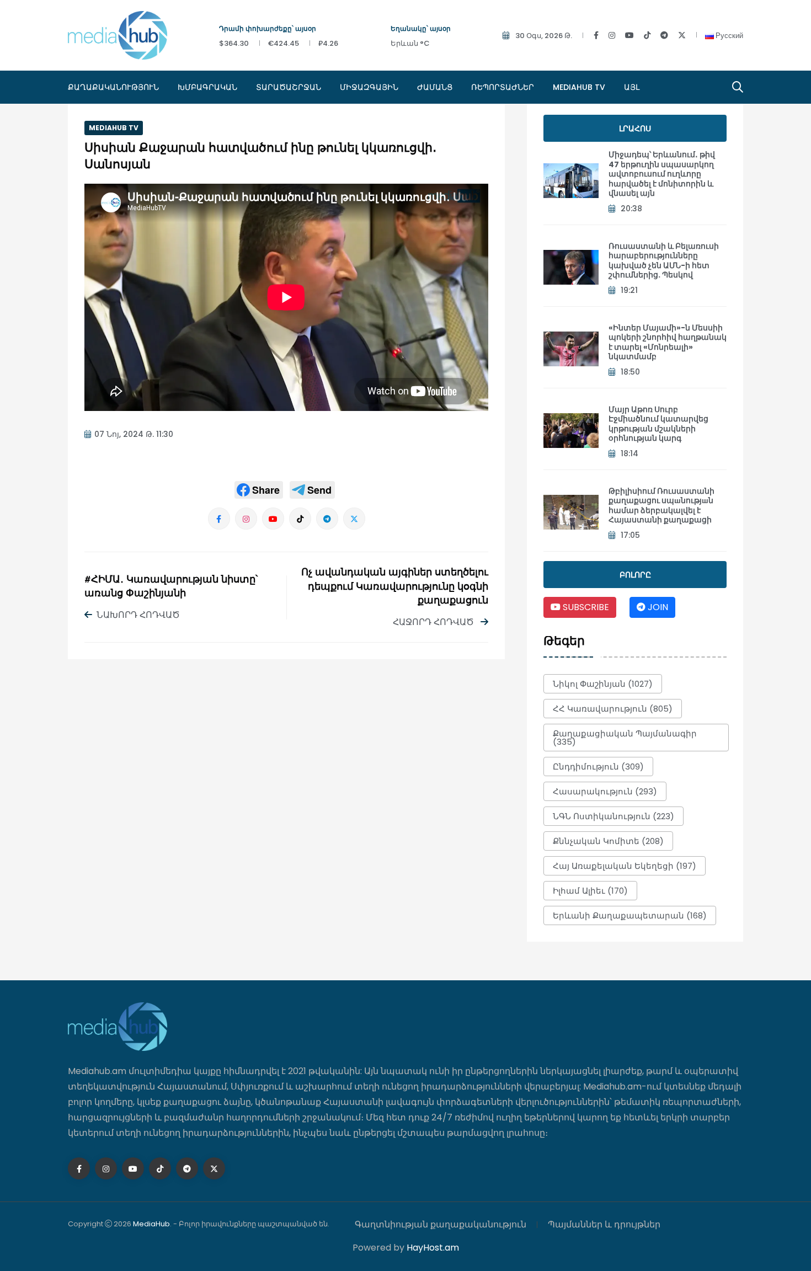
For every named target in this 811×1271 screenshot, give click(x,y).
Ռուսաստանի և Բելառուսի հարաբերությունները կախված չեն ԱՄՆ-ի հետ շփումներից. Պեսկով (664, 261)
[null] (258, 490)
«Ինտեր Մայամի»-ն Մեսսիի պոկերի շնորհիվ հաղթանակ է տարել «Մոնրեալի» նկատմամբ (668, 342)
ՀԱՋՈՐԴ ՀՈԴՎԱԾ (434, 622)
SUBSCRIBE (585, 607)
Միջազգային (369, 87)
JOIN (656, 607)
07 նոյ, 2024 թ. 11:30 (133, 434)
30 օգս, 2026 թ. (543, 35)
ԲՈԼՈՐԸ (635, 574)
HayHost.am (433, 1247)
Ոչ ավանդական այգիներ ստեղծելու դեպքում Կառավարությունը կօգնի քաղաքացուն (394, 587)
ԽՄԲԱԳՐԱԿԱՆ (207, 87)
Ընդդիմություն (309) (598, 766)
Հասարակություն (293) (605, 791)
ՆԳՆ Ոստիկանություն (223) (613, 816)
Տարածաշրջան (288, 87)
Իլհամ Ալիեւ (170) (590, 890)
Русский (728, 35)
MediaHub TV (579, 87)
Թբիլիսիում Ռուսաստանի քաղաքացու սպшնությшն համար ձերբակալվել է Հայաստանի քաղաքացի (661, 505)
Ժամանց (434, 87)
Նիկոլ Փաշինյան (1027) (603, 684)
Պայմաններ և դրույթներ (604, 1224)
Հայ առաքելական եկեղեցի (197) (624, 866)
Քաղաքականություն (113, 87)
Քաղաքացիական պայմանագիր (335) (625, 737)
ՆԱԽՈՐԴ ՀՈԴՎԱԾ (138, 614)
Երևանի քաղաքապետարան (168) (630, 915)
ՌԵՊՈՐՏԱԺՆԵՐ (502, 87)
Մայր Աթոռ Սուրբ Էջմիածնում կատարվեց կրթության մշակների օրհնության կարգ (658, 424)
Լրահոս (635, 128)
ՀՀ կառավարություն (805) (613, 708)
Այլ (631, 87)
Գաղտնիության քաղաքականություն (440, 1224)
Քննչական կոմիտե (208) (608, 841)
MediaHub (151, 1224)
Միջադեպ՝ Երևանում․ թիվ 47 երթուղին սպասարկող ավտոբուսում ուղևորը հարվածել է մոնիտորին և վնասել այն (662, 174)
